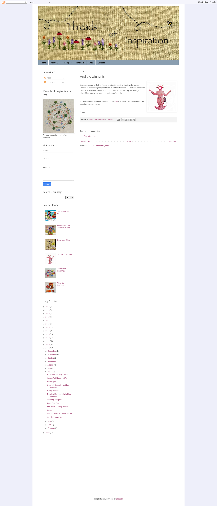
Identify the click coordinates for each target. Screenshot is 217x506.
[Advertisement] (52, 456)
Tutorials (80, 63)
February (51, 428)
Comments (50, 82)
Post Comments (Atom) (100, 146)
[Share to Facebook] (131, 119)
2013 (47, 334)
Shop (90, 63)
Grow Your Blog (63, 240)
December (52, 351)
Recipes (68, 63)
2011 (47, 341)
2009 (47, 348)
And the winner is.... (55, 417)
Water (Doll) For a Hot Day (57, 378)
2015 (47, 327)
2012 (47, 338)
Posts (48, 78)
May (49, 421)
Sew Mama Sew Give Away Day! (63, 227)
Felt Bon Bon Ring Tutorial (57, 407)
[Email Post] (118, 119)
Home (43, 63)
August (51, 365)
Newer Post (85, 141)
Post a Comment (90, 136)
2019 (47, 314)
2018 (47, 317)
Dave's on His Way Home (57, 375)
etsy (116, 101)
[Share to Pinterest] (134, 119)
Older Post (172, 141)
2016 (47, 324)
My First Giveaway (64, 254)
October (51, 358)
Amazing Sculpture (54, 400)
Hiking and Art (52, 391)
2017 (47, 320)
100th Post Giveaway (61, 270)
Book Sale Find (53, 403)
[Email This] (122, 119)
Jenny (49, 410)
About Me (55, 63)
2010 (47, 345)
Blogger (119, 499)
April (50, 425)
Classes (101, 63)
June (50, 372)
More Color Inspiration (61, 284)
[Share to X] (128, 119)
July (49, 368)
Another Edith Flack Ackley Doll (59, 414)
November (52, 355)
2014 (47, 331)
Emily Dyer (51, 382)
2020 (47, 310)
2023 (47, 307)
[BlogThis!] (125, 119)
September (52, 361)
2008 (47, 433)
